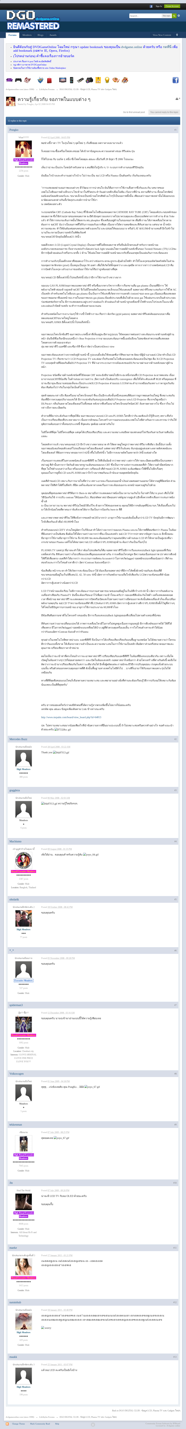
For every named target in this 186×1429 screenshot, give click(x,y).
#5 (175, 899)
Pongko (30, 104)
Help (57, 1424)
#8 (175, 1073)
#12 (175, 1302)
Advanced (178, 15)
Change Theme (18, 1424)
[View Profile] (23, 148)
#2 (175, 739)
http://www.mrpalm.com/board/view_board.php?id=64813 (71, 717)
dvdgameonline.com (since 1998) (20, 1417)
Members (27, 35)
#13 (175, 1357)
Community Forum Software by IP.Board (162, 1423)
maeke (13, 1247)
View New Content (162, 35)
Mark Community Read (40, 1424)
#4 (175, 841)
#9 (175, 1124)
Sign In (159, 6)
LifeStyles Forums (46, 1417)
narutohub (15, 1302)
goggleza (14, 790)
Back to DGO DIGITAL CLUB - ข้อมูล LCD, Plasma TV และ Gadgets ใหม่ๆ (146, 1410)
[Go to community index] (33, 20)
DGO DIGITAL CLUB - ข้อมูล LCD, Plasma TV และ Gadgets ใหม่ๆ (88, 1417)
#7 (175, 1005)
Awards (52, 35)
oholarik (14, 899)
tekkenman (15, 1124)
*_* (11, 950)
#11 (175, 1248)
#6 (175, 950)
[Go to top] (93, 1424)
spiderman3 (16, 1005)
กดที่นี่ (167, 47)
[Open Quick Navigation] (177, 35)
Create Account (172, 6)
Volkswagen (16, 1073)
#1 (175, 130)
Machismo (15, 841)
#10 (175, 1183)
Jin (11, 1182)
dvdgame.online (131, 47)
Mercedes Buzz (18, 739)
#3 (175, 790)
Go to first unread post (134, 112)
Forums (13, 35)
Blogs (40, 35)
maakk (13, 1356)
